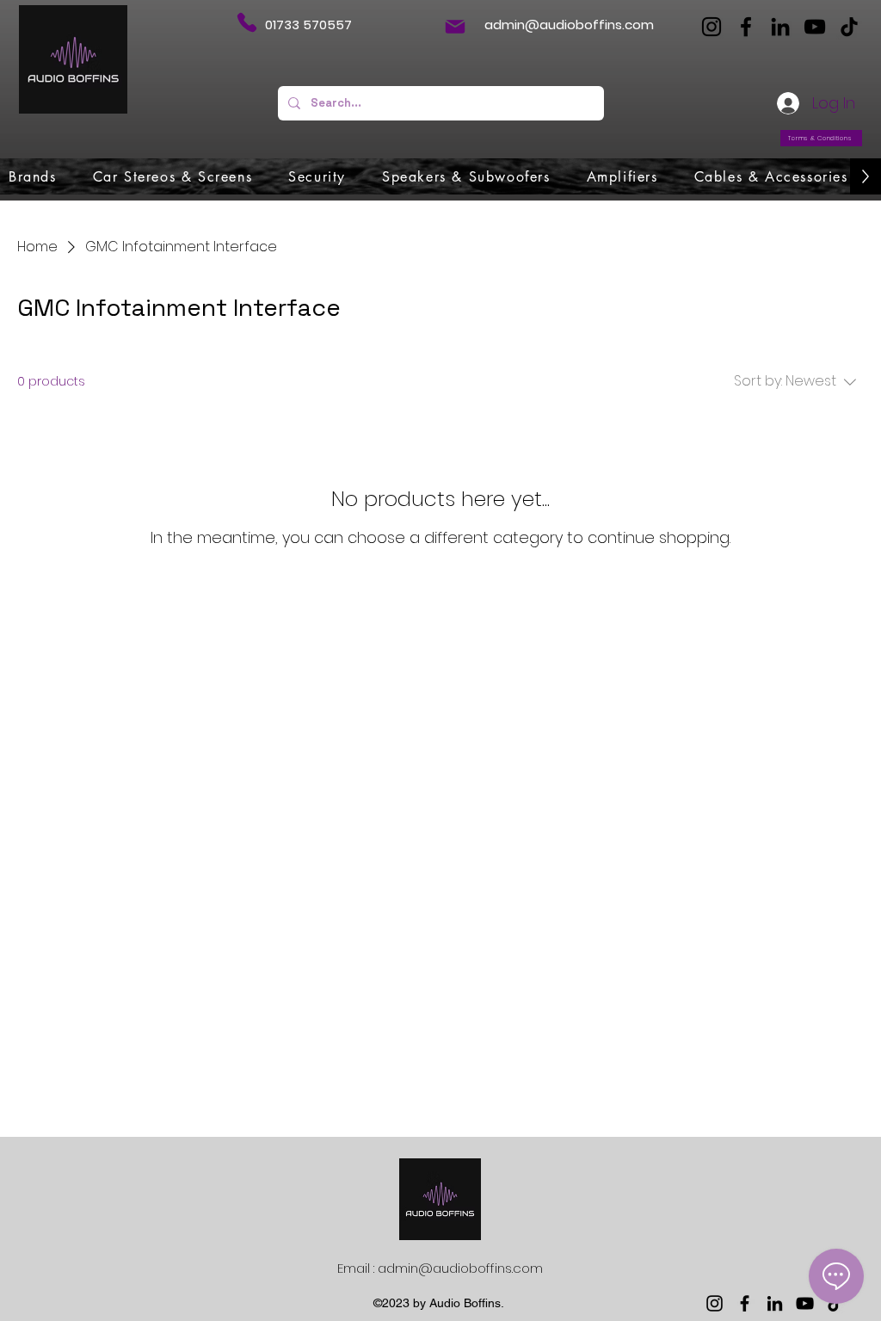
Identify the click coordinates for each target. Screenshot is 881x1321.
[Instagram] (711, 27)
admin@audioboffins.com (569, 24)
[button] (32, 176)
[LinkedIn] (780, 27)
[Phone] (246, 22)
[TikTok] (849, 27)
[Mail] (455, 26)
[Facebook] (746, 27)
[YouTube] (815, 27)
